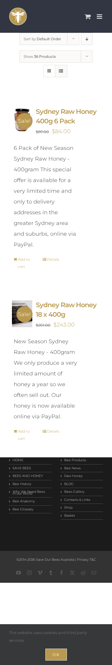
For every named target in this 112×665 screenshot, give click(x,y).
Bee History (22, 484)
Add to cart (24, 263)
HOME (18, 460)
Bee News (72, 468)
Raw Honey (73, 476)
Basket (69, 516)
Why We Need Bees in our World (29, 492)
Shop (68, 508)
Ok (56, 654)
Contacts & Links (77, 500)
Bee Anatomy (24, 501)
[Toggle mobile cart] (88, 16)
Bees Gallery (74, 492)
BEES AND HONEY (28, 476)
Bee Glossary (23, 509)
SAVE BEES (22, 468)
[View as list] (61, 71)
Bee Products (75, 460)
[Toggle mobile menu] (100, 16)
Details (53, 259)
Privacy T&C (86, 559)
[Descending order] (87, 39)
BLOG (69, 484)
